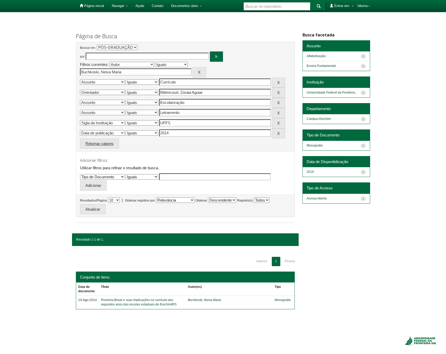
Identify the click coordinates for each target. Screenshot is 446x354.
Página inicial (93, 6)
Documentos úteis (185, 6)
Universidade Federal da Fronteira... (332, 92)
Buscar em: (88, 48)
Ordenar (201, 200)
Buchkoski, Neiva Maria (204, 300)
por (82, 56)
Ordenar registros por (140, 200)
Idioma (362, 6)
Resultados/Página (93, 200)
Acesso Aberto (317, 198)
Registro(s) (245, 200)
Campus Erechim (319, 119)
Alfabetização (316, 56)
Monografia (283, 300)
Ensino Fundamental (321, 66)
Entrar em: (342, 6)
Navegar (118, 6)
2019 (310, 172)
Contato (157, 6)
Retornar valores (99, 143)
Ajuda (140, 6)
